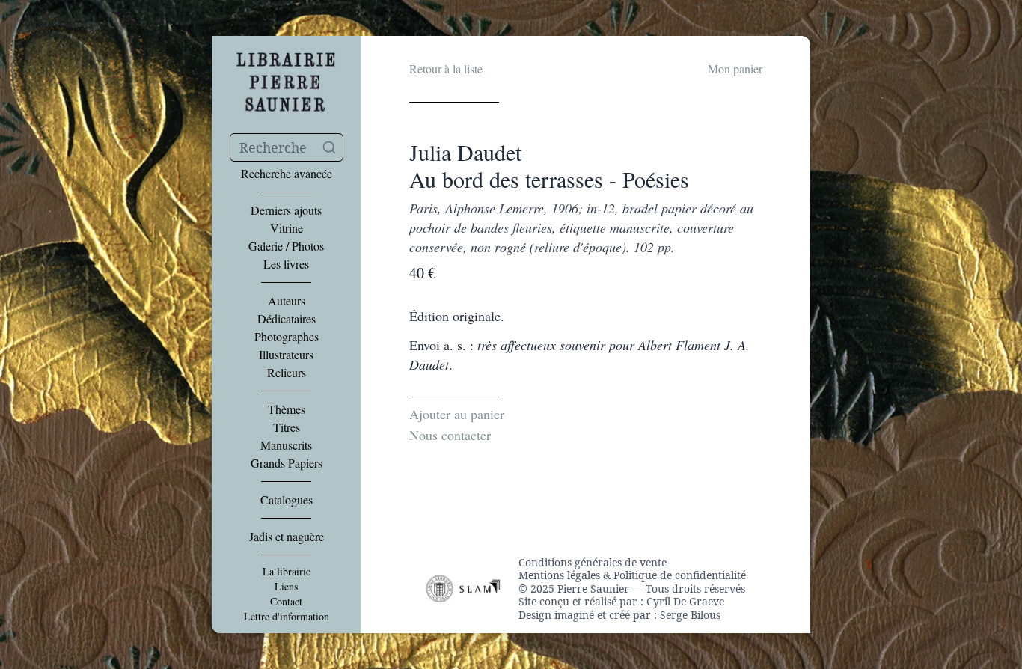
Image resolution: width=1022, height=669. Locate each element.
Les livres (286, 264)
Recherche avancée (286, 174)
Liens (286, 586)
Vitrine (286, 228)
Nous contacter (450, 435)
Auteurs (286, 301)
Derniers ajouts (286, 210)
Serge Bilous (690, 615)
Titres (286, 427)
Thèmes (286, 409)
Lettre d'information (286, 616)
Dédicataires (286, 319)
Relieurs (286, 373)
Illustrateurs (286, 355)
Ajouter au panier (456, 414)
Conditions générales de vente (592, 562)
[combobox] (286, 147)
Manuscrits (286, 445)
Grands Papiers (286, 463)
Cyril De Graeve (685, 601)
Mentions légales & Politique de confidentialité (632, 575)
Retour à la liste (446, 68)
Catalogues (286, 500)
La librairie (286, 571)
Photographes (286, 337)
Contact (286, 601)
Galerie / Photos (286, 246)
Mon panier (735, 68)
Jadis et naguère (286, 537)
